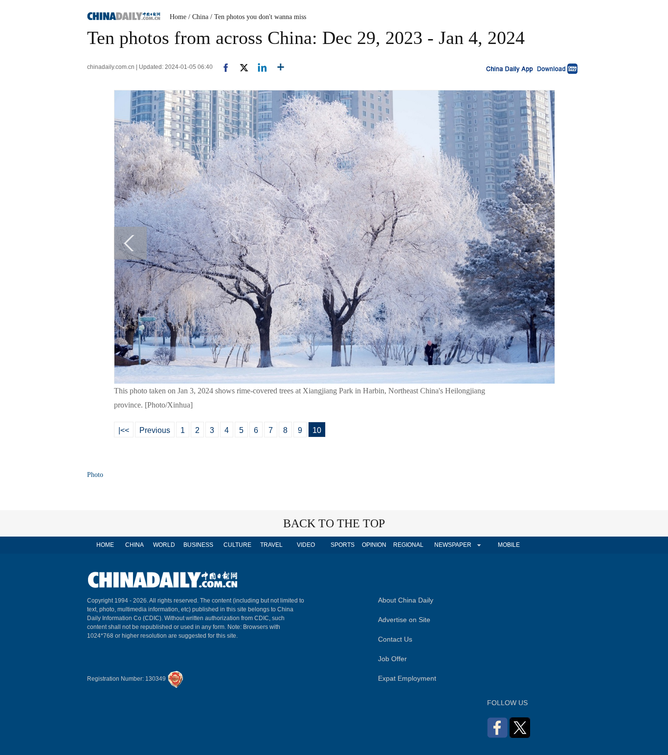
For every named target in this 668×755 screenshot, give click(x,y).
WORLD (164, 544)
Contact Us (395, 639)
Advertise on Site (404, 620)
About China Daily (405, 600)
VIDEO (306, 544)
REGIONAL (408, 544)
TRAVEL (271, 544)
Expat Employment (407, 678)
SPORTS (343, 544)
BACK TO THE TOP (334, 523)
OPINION (374, 544)
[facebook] (222, 67)
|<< (123, 430)
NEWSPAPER (452, 544)
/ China (198, 17)
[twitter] (239, 67)
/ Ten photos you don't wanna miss (258, 17)
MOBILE (509, 544)
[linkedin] (258, 67)
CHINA (134, 544)
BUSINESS (198, 544)
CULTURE (237, 544)
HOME (105, 544)
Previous (154, 430)
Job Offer (392, 659)
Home (178, 17)
